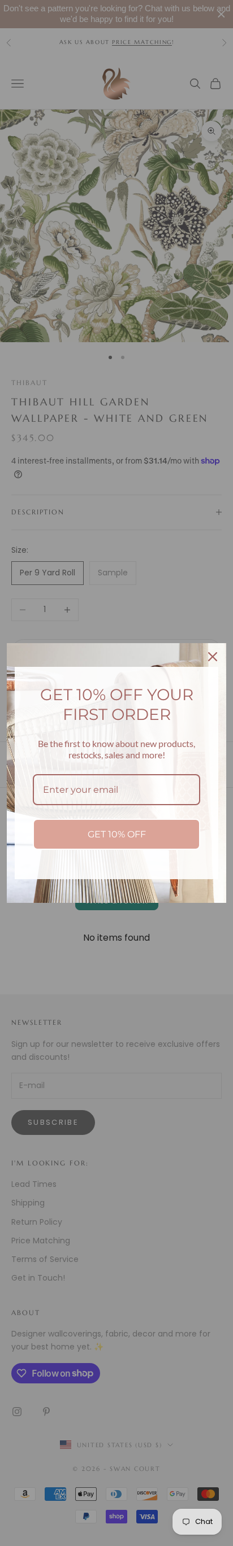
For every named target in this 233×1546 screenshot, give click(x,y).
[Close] (212, 656)
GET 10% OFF (117, 834)
